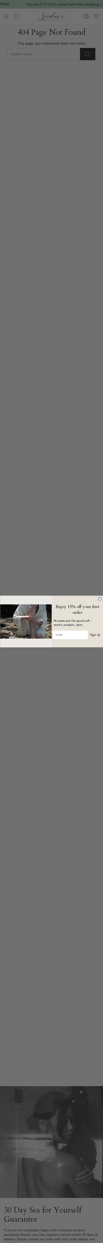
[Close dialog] (100, 599)
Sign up (95, 635)
